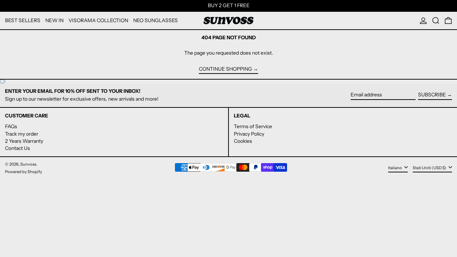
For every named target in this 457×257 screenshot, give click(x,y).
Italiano (395, 167)
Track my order (21, 134)
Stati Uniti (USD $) (430, 167)
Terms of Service (253, 126)
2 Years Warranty (24, 141)
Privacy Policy (249, 134)
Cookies (243, 141)
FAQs (11, 126)
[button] (436, 20)
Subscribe (432, 94)
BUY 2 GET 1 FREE (229, 5)
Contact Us (17, 148)
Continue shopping (225, 69)
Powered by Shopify (23, 171)
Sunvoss (28, 164)
